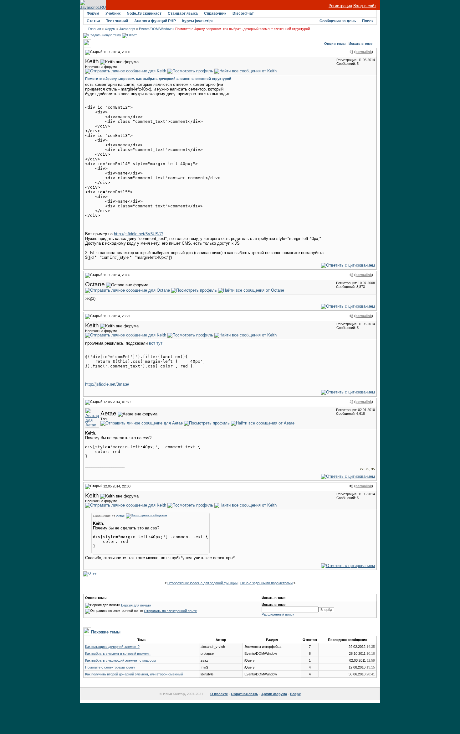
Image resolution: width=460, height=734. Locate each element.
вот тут (155, 343)
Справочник (215, 13)
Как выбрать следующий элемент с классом (120, 660)
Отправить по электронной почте (170, 611)
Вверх (295, 694)
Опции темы (334, 43)
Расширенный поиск (278, 614)
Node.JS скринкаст (144, 13)
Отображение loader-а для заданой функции (202, 583)
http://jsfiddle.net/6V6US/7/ (138, 234)
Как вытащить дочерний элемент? (112, 646)
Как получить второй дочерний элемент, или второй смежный (134, 674)
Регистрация (340, 5)
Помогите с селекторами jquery (110, 667)
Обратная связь (244, 694)
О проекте (219, 694)
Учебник (112, 13)
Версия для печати (136, 605)
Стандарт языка (183, 13)
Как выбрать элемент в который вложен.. (118, 653)
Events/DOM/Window (155, 29)
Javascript (127, 29)
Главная (94, 29)
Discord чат (243, 13)
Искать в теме (360, 43)
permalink (363, 52)
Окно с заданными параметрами (266, 583)
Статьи (93, 21)
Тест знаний (117, 21)
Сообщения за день (337, 21)
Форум (93, 13)
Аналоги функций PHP (155, 21)
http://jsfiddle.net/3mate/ (107, 384)
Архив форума (274, 694)
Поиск (367, 21)
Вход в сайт (364, 5)
